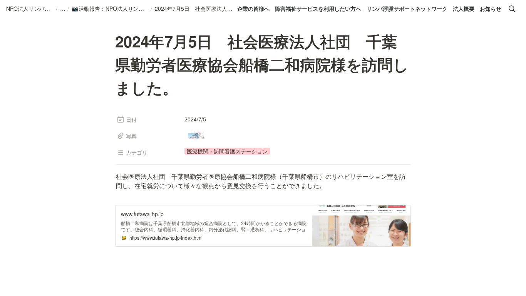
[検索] (512, 9)
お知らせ (490, 8)
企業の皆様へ (253, 8)
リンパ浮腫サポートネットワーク (407, 8)
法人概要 (463, 8)
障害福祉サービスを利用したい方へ (318, 8)
